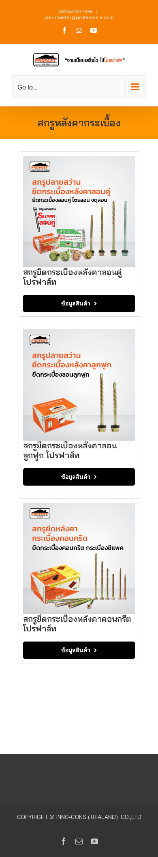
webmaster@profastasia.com (79, 17)
